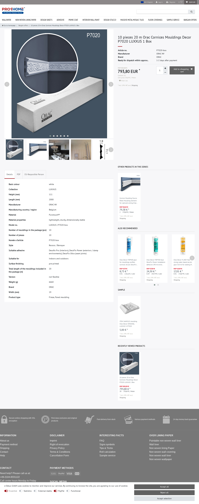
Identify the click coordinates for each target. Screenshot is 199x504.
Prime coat (73, 19)
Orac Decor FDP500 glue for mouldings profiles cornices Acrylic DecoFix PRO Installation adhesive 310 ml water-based (128, 262)
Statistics (28, 491)
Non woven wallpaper (160, 459)
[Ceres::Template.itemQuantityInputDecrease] (165, 72)
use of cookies (121, 486)
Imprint (53, 440)
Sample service (173, 19)
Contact (4, 452)
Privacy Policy (57, 448)
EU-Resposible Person (34, 174)
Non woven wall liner (160, 455)
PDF (18, 174)
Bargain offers (190, 19)
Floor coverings (155, 19)
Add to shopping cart (181, 70)
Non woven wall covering (162, 452)
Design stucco (110, 19)
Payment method (8, 444)
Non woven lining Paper (161, 448)
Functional (75, 491)
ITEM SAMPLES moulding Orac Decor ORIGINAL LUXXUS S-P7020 (128, 323)
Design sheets (46, 19)
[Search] (191, 12)
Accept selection (164, 498)
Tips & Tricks (106, 448)
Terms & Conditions (60, 452)
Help (2, 455)
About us (4, 440)
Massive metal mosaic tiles (132, 19)
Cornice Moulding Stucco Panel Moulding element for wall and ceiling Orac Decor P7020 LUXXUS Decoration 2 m (128, 200)
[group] (129, 184)
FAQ (102, 440)
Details (10, 174)
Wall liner (154, 444)
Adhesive (60, 19)
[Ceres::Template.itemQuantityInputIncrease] (165, 68)
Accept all (164, 486)
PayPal (61, 491)
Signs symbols (107, 444)
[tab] (9, 174)
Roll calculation (108, 452)
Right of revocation (59, 444)
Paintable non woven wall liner (165, 440)
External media (45, 491)
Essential (13, 491)
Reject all (164, 492)
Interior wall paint (91, 19)
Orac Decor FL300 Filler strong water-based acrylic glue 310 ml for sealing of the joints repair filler (183, 262)
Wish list (124, 81)
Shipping (134, 85)
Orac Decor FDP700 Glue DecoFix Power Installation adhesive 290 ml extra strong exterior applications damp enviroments (156, 262)
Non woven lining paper (25, 19)
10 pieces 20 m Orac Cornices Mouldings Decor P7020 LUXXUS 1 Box (129, 379)
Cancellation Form (59, 455)
